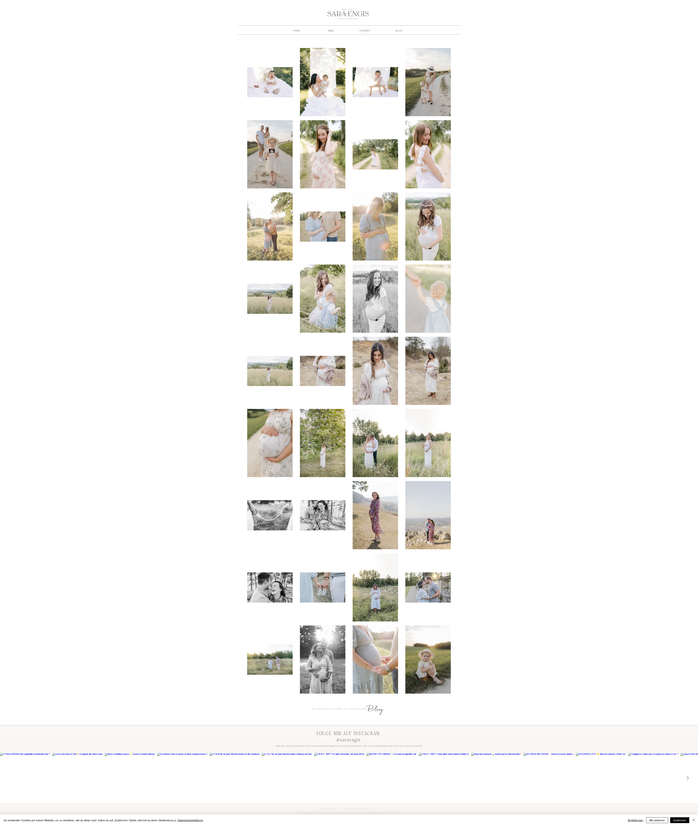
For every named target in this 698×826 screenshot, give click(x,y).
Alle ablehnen (657, 820)
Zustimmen (679, 820)
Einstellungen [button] (635, 820)
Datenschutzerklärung (190, 820)
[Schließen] (693, 820)
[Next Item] (687, 778)
